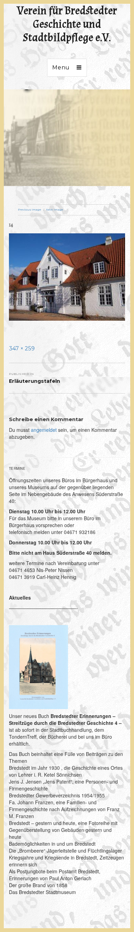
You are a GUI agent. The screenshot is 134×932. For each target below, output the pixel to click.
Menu (61, 67)
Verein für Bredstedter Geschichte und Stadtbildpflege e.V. (67, 24)
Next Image (54, 209)
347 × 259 (22, 348)
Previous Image (29, 209)
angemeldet (44, 429)
